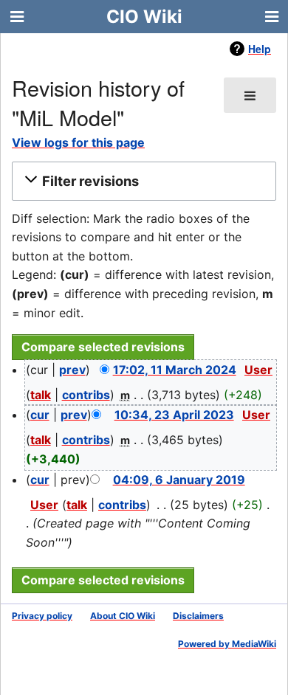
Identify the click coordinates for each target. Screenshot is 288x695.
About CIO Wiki (122, 615)
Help (259, 48)
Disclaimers (198, 615)
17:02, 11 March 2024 (174, 369)
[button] (141, 181)
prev (72, 369)
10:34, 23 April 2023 (174, 414)
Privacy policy (42, 615)
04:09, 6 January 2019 (179, 479)
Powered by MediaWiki (227, 643)
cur (39, 414)
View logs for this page (78, 142)
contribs (86, 394)
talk (40, 394)
